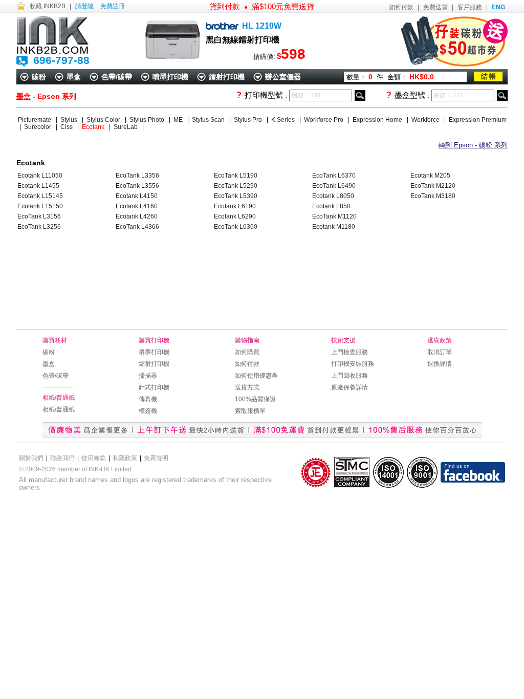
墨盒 (74, 77)
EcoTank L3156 (39, 216)
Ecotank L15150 (40, 206)
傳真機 (148, 399)
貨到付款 (224, 6)
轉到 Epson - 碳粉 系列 (473, 145)
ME (179, 119)
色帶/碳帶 (116, 77)
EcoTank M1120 (334, 216)
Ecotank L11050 (39, 175)
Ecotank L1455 (38, 185)
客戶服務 (469, 7)
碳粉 (39, 77)
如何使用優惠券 (256, 375)
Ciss (67, 126)
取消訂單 (439, 352)
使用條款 (93, 458)
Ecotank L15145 (40, 196)
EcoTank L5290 (235, 185)
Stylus (69, 119)
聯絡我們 (62, 458)
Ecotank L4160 (137, 206)
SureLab (126, 126)
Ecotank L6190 (235, 206)
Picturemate (35, 119)
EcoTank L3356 (137, 175)
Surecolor (38, 126)
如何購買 (247, 352)
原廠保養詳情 (349, 387)
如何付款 (401, 7)
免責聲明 (156, 458)
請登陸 (84, 6)
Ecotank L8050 (333, 196)
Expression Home (378, 119)
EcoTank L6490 (334, 185)
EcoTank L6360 (235, 226)
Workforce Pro (324, 119)
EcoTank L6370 (334, 175)
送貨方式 (247, 387)
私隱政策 (125, 458)
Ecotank (93, 126)
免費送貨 (435, 7)
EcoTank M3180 (432, 196)
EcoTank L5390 (235, 196)
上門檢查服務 (349, 352)
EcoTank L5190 (235, 175)
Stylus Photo (147, 119)
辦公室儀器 (283, 77)
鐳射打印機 (227, 77)
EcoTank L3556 (137, 185)
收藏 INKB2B (48, 6)
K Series (284, 119)
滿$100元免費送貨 (283, 6)
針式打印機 (154, 387)
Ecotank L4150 (137, 196)
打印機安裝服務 (352, 363)
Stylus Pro (248, 119)
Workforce (426, 119)
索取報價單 (250, 410)
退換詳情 (439, 363)
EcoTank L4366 (137, 226)
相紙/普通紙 (58, 409)
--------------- (57, 386)
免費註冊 (112, 6)
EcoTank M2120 (432, 185)
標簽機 (148, 410)
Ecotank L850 (331, 206)
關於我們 (31, 458)
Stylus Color (104, 119)
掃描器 (148, 375)
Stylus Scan (209, 119)
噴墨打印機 (170, 77)
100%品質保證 (255, 399)
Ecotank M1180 (333, 226)
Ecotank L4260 (137, 216)
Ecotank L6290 (235, 216)
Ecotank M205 (430, 175)
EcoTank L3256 (39, 226)
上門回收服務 (349, 375)
